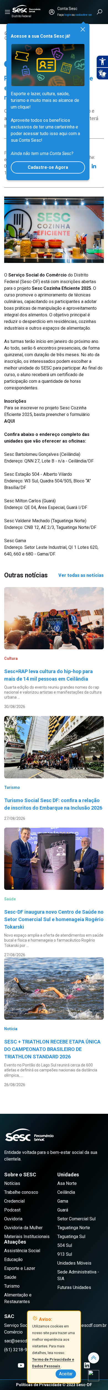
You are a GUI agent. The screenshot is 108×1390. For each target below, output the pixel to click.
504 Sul (64, 1245)
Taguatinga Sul (71, 1236)
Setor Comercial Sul (76, 1218)
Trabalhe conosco (21, 1192)
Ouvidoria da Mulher (23, 1227)
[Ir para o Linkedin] (87, 1365)
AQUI (11, 421)
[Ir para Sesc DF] (26, 8)
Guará (62, 1210)
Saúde (10, 1277)
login (67, 14)
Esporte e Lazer (19, 1268)
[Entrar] (51, 12)
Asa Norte (67, 1183)
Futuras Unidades (74, 1287)
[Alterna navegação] (7, 12)
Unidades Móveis (74, 1263)
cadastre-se (83, 14)
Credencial (14, 1201)
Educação (13, 1259)
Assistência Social (22, 1250)
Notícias (12, 1183)
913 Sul (64, 1254)
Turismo (12, 1286)
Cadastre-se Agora (48, 167)
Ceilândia (66, 1192)
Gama (62, 1201)
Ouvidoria (13, 1218)
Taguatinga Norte (73, 1227)
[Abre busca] (100, 12)
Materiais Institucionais (27, 1236)
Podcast (12, 1210)
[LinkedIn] (93, 166)
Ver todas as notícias (81, 575)
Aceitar (66, 1373)
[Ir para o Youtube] (21, 1365)
